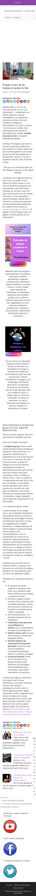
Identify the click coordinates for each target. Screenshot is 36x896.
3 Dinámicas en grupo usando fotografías (23, 756)
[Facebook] (4, 101)
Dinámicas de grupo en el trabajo (22, 733)
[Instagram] (7, 101)
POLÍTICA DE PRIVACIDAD (22, 885)
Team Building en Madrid (13, 800)
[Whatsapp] (11, 101)
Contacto (9, 885)
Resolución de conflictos (34, 755)
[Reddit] (17, 101)
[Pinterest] (21, 101)
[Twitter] (14, 101)
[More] (28, 101)
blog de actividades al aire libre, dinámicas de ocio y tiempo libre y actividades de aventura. (17, 712)
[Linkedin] (24, 101)
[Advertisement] (18, 41)
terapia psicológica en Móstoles (17, 209)
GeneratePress (18, 893)
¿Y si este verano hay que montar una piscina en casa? (16, 805)
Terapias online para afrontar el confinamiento (22, 778)
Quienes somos (18, 888)
